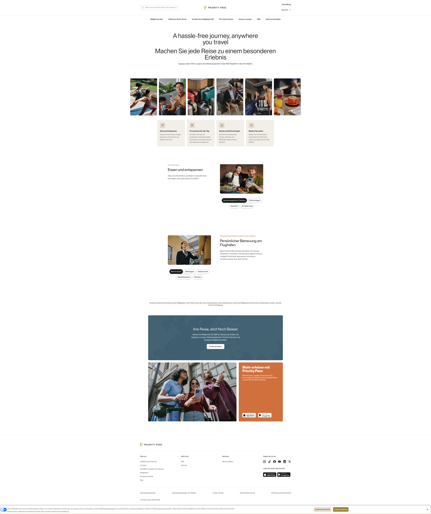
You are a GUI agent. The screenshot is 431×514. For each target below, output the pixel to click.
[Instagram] (264, 461)
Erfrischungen (254, 200)
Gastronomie (203, 271)
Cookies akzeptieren (340, 509)
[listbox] (286, 10)
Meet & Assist (176, 271)
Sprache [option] (284, 10)
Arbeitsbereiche (184, 277)
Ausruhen (234, 206)
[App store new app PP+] (249, 415)
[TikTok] (269, 461)
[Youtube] (279, 461)
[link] (269, 474)
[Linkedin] (284, 461)
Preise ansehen (215, 346)
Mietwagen (189, 271)
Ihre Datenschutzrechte (322, 509)
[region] (215, 96)
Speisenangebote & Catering (234, 200)
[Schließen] (427, 509)
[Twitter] (289, 461)
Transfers (197, 277)
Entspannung (247, 206)
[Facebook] (274, 461)
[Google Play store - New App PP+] (265, 415)
